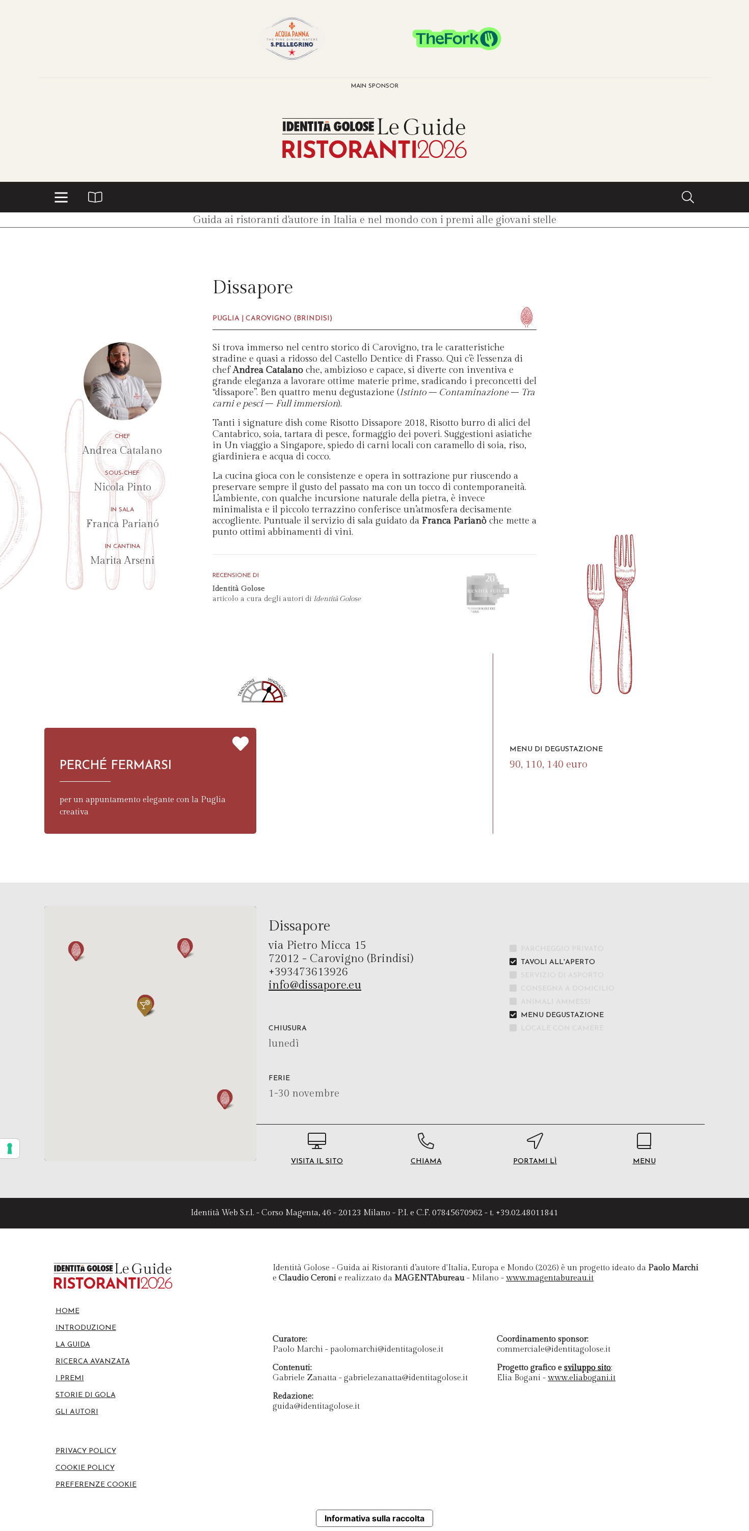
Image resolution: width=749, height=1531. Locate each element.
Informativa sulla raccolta (374, 1518)
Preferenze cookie (96, 1485)
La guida (73, 1345)
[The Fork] (457, 38)
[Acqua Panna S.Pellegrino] (291, 38)
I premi (70, 1378)
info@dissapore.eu (315, 985)
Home (67, 1311)
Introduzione (86, 1328)
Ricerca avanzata (93, 1361)
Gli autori (77, 1412)
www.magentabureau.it (550, 1278)
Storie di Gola (86, 1395)
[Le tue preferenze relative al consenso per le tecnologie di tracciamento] (9, 1148)
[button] (61, 197)
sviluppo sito (587, 1368)
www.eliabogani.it (582, 1378)
